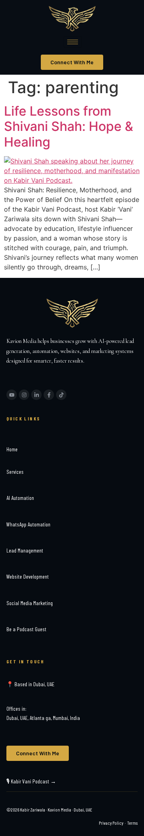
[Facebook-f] (49, 394)
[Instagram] (24, 394)
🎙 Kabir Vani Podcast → (31, 781)
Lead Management (24, 550)
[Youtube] (11, 394)
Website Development (27, 576)
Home (12, 449)
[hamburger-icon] (73, 42)
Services (15, 471)
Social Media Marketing (29, 602)
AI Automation (20, 497)
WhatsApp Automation (28, 524)
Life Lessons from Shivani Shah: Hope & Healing (68, 126)
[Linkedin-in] (36, 394)
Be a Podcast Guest (26, 629)
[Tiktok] (61, 394)
